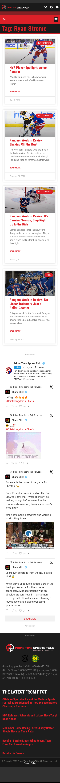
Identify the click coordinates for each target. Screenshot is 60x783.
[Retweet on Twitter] (11, 387)
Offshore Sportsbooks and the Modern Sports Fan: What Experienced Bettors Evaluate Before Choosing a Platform (29, 703)
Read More (15, 92)
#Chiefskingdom (15, 401)
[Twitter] (45, 7)
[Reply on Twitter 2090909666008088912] (8, 553)
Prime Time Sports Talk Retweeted (28, 387)
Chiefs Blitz (18, 392)
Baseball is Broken (13, 753)
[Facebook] (51, 7)
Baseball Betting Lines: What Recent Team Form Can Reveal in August (26, 742)
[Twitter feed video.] (23, 445)
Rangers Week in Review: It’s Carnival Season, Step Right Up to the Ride (29, 220)
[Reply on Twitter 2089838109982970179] (8, 611)
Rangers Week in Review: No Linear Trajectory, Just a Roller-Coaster (29, 304)
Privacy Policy (30, 763)
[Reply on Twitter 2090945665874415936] (8, 463)
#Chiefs (29, 401)
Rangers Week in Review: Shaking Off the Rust (26, 142)
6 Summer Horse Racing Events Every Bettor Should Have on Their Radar (28, 729)
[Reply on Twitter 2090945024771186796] (8, 406)
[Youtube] (57, 7)
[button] (56, 19)
